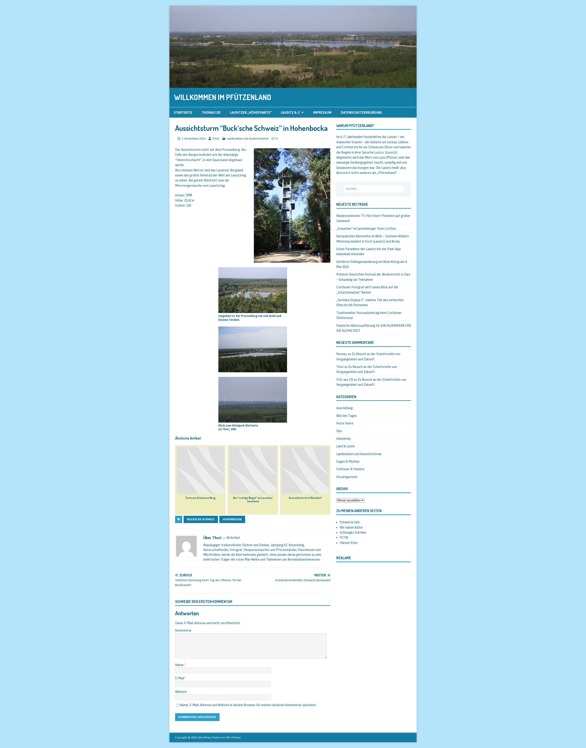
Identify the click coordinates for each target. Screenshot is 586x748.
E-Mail (179, 678)
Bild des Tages (346, 416)
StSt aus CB (344, 379)
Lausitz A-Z (290, 112)
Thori (215, 138)
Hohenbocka (232, 519)
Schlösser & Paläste (350, 469)
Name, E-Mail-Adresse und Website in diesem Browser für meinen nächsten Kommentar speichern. (248, 705)
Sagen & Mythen (347, 461)
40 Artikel (233, 538)
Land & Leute (345, 446)
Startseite (183, 112)
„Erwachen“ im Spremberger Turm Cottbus (366, 228)
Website (181, 692)
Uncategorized (346, 477)
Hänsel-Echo (349, 543)
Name (179, 665)
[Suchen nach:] (373, 189)
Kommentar (183, 630)
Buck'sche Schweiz (200, 519)
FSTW (344, 537)
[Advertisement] (373, 605)
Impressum (322, 112)
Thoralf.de (211, 112)
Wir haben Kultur (351, 527)
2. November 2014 (194, 138)
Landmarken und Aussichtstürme (248, 138)
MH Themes (233, 737)
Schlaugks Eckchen (353, 532)
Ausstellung (344, 408)
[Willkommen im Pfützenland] (293, 85)
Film (339, 431)
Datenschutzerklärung (361, 112)
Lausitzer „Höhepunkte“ (250, 112)
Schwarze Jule (350, 522)
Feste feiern (344, 423)
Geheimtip (343, 438)
